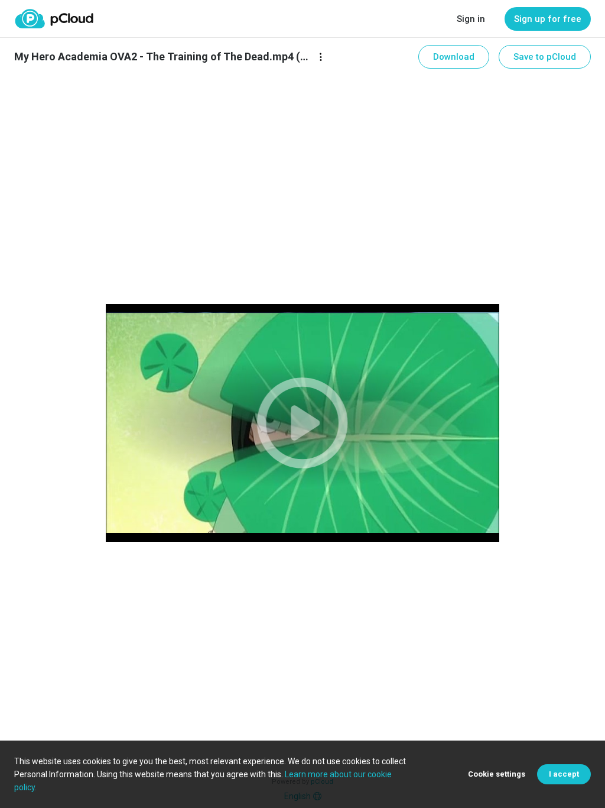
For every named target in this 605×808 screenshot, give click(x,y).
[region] (303, 423)
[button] (303, 423)
